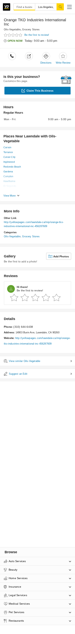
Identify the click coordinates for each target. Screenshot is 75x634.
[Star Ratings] (13, 35)
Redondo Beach (12, 166)
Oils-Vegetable (12, 29)
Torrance (8, 152)
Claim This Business (40, 90)
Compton (8, 176)
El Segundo (9, 186)
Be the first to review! (36, 34)
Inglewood (9, 162)
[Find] (60, 6)
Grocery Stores (31, 29)
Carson (7, 147)
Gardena (8, 171)
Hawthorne (9, 181)
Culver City (9, 157)
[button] (69, 7)
